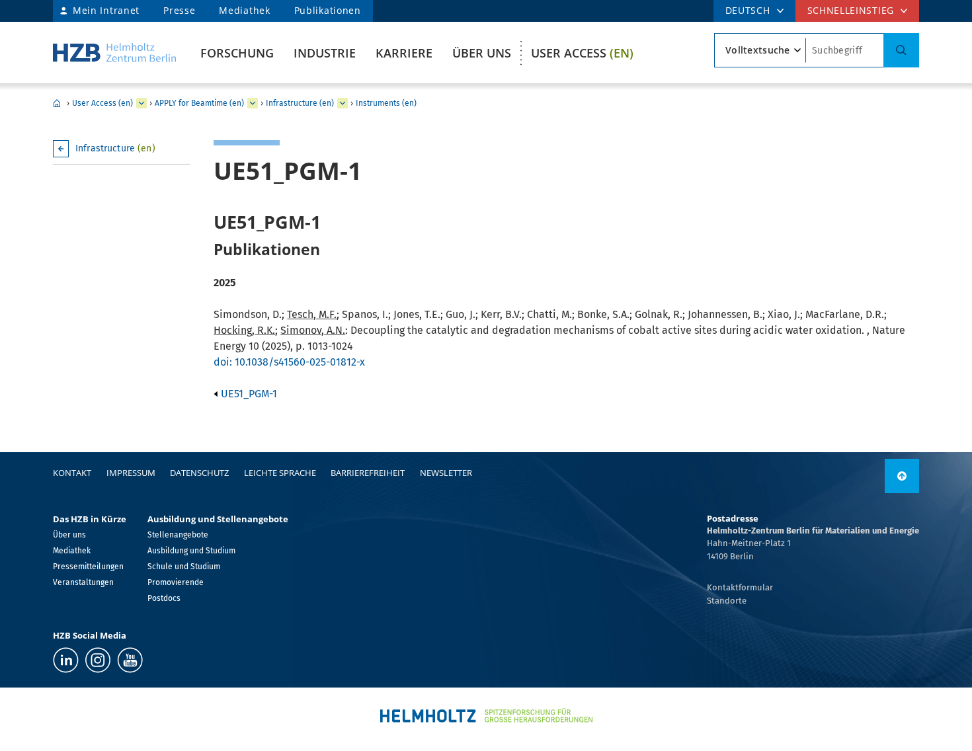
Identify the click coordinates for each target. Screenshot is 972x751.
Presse (179, 10)
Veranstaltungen (83, 582)
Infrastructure (115, 148)
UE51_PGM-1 (247, 393)
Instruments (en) (386, 103)
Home (57, 103)
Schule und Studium (183, 566)
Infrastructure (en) (300, 103)
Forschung (237, 53)
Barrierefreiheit (368, 473)
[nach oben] (902, 476)
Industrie (325, 53)
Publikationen (327, 10)
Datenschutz (199, 473)
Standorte (727, 601)
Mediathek (244, 10)
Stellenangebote (177, 534)
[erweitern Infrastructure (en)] (342, 103)
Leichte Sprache (280, 473)
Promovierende (175, 582)
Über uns (481, 53)
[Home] (114, 52)
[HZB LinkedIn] (66, 660)
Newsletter (446, 473)
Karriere (404, 53)
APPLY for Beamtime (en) (199, 103)
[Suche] (901, 50)
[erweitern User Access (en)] (141, 103)
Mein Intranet (106, 10)
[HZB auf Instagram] (97, 660)
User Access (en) (102, 103)
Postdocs (164, 598)
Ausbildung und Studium (191, 550)
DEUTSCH (747, 10)
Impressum (130, 473)
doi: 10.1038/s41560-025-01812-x (289, 362)
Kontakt (72, 473)
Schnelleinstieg (851, 10)
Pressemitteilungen (88, 566)
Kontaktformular (740, 587)
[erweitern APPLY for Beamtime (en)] (252, 103)
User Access (582, 53)
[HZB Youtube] (130, 660)
